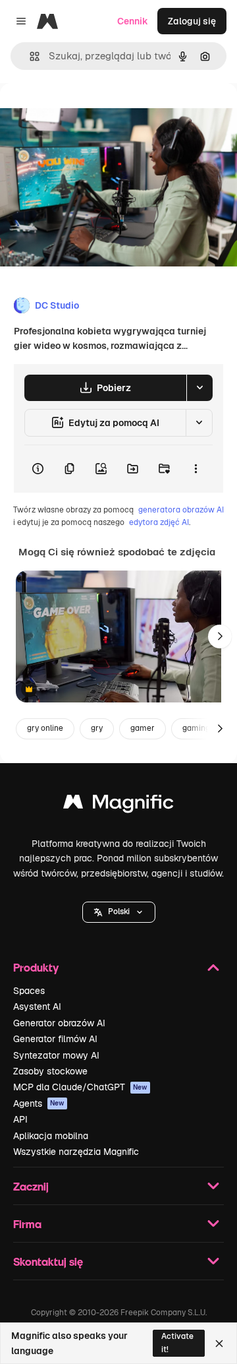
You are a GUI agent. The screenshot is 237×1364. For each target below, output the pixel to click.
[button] (118, 912)
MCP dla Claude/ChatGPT (80, 1087)
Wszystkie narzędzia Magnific (76, 1152)
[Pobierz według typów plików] (199, 388)
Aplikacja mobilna (50, 1136)
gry (97, 728)
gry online (45, 728)
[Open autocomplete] (29, 56)
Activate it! (177, 1342)
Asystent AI (37, 1006)
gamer (142, 728)
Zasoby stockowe (50, 1071)
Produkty (36, 967)
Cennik (132, 21)
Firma (27, 1224)
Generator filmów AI (55, 1039)
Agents (39, 1103)
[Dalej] (220, 636)
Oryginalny (91, 113)
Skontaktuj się (48, 1261)
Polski (119, 911)
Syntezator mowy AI (56, 1055)
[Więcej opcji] (195, 469)
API (20, 1119)
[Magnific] (118, 805)
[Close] (219, 1343)
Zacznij (31, 1186)
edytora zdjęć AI (159, 522)
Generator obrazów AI (59, 1023)
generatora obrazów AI (181, 510)
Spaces (29, 991)
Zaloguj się (192, 21)
